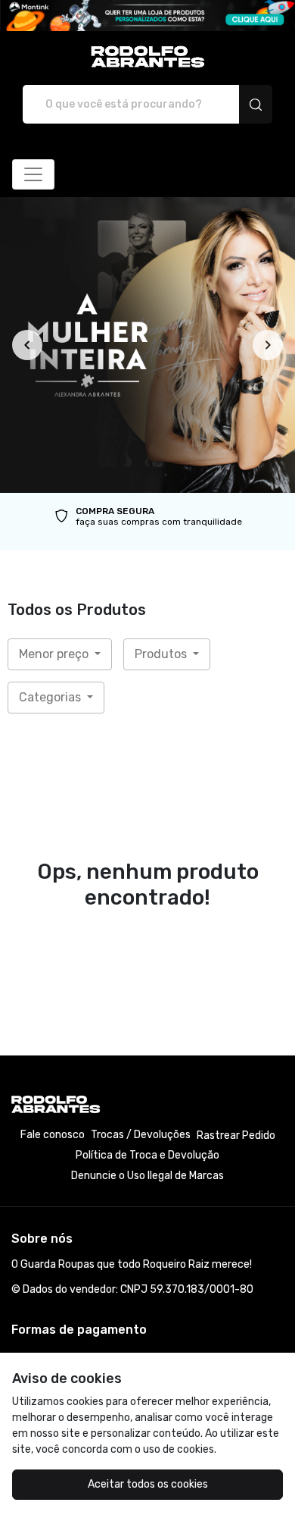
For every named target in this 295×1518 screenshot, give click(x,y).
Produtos (162, 654)
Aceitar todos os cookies (148, 1484)
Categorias (51, 697)
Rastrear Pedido (236, 1135)
